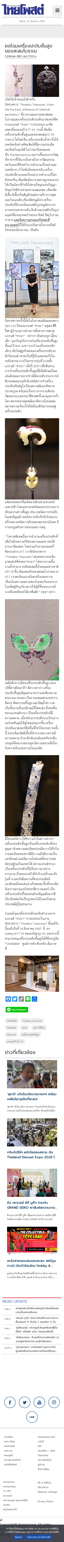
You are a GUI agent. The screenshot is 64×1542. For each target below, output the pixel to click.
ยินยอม (18, 1537)
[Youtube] (39, 1402)
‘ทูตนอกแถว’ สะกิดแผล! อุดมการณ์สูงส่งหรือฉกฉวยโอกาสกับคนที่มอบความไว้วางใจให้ (36, 1349)
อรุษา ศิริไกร (39, 1027)
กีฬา (40, 1446)
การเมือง (8, 1437)
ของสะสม (11, 1027)
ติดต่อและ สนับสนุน (47, 1492)
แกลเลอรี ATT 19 (15, 1041)
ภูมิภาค (41, 1464)
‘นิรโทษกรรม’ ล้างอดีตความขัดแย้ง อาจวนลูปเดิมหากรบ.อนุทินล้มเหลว (37, 1339)
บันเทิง (6, 1505)
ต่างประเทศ (9, 1482)
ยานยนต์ (7, 1496)
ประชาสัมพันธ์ (44, 1460)
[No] (60, 1533)
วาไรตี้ (41, 1441)
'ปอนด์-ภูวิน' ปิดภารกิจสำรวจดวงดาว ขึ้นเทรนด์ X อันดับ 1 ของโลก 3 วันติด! (37, 1320)
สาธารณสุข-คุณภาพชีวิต (15, 1500)
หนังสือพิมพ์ (10, 1464)
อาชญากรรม (9, 1486)
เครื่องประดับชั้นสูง (30, 1034)
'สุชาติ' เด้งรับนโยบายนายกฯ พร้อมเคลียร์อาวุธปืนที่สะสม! (31, 1096)
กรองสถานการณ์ (46, 1437)
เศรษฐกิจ (8, 1455)
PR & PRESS (44, 1483)
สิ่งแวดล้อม (43, 1469)
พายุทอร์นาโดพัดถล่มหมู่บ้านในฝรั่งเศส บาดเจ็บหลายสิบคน (37, 1310)
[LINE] (32, 1417)
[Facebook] (10, 1402)
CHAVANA (12, 1020)
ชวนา (24, 1027)
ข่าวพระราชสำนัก (12, 1460)
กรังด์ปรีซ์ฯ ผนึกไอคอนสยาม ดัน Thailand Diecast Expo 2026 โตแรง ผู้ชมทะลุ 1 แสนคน (32, 1157)
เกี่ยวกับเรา (43, 1487)
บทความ (8, 1451)
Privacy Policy (45, 1501)
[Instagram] (54, 1402)
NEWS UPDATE (14, 1301)
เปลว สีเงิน (9, 1441)
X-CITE (7, 1491)
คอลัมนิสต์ (9, 1446)
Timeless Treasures (32, 1020)
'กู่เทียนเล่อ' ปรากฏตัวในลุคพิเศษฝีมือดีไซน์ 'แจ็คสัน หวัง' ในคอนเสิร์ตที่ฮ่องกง (37, 1330)
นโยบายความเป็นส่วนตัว (39, 1537)
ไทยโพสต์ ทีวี (10, 1509)
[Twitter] (24, 1402)
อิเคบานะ (11, 1034)
